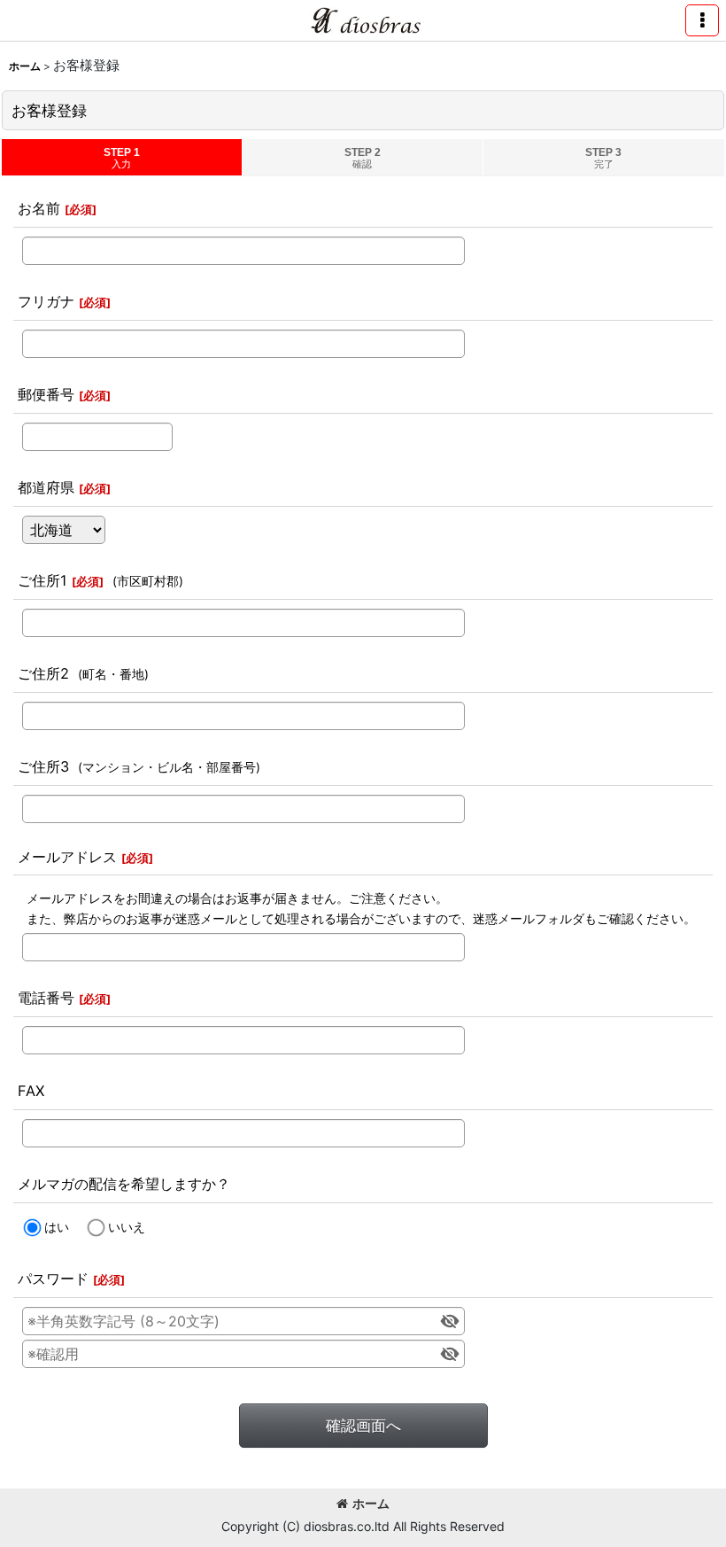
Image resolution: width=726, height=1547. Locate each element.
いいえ (126, 1226)
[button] (702, 20)
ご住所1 (42, 580)
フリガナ (46, 301)
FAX (31, 1091)
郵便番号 (46, 394)
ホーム (371, 1503)
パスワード (53, 1278)
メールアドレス (67, 857)
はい (56, 1226)
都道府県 (46, 487)
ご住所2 (43, 673)
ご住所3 (43, 766)
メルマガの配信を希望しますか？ (124, 1184)
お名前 (39, 208)
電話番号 (46, 998)
